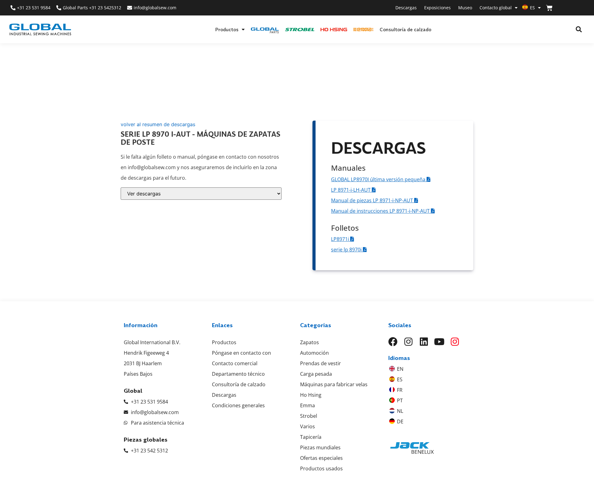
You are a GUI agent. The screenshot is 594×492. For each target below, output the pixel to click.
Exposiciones (437, 8)
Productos (227, 29)
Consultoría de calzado (405, 29)
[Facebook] (393, 341)
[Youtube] (439, 341)
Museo (465, 8)
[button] (578, 29)
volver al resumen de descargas (158, 124)
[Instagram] (408, 341)
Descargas (406, 8)
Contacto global (496, 8)
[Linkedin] (423, 341)
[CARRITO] (549, 8)
